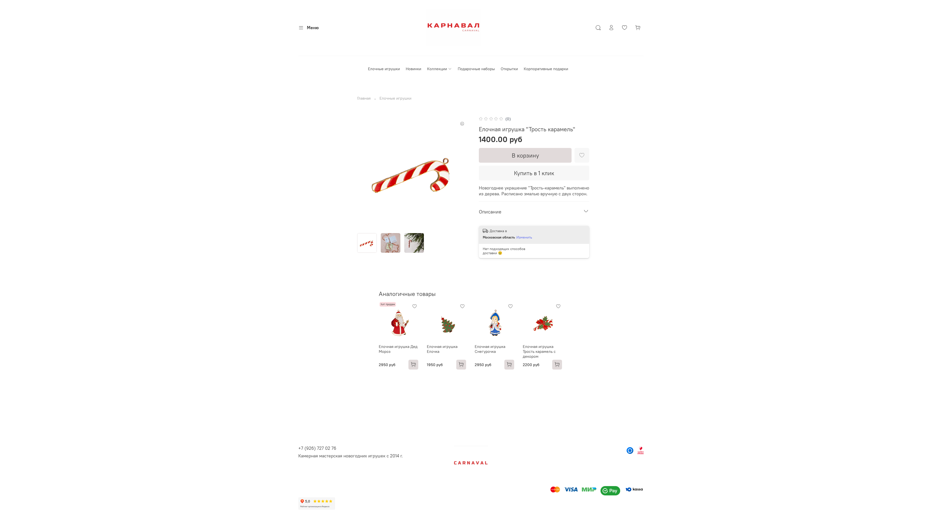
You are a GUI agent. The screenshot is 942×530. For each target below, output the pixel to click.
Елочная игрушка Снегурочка (490, 349)
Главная (364, 98)
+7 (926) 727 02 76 (317, 448)
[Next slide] (463, 172)
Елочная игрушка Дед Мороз (398, 349)
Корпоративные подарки (546, 68)
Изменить (524, 237)
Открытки (509, 68)
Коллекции (437, 68)
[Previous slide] (365, 172)
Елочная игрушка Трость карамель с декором (539, 351)
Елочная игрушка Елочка (442, 349)
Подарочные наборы (476, 68)
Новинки (413, 68)
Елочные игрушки (384, 68)
